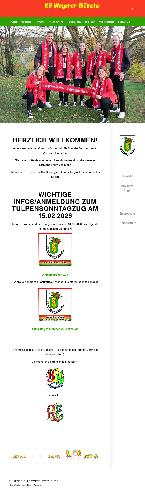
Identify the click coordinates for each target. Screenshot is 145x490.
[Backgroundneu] (18, 456)
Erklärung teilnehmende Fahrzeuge (55, 329)
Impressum (127, 213)
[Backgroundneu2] (55, 456)
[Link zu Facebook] (133, 8)
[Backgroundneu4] (92, 456)
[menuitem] (14, 21)
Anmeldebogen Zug (55, 274)
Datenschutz (128, 223)
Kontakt (128, 176)
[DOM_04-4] (37, 456)
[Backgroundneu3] (73, 456)
